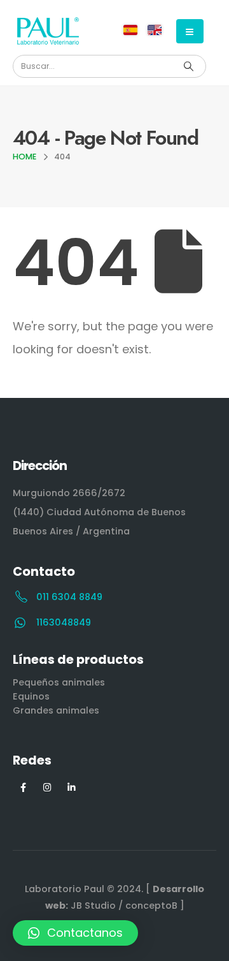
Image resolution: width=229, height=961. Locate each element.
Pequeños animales (59, 682)
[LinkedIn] (71, 786)
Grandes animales (56, 710)
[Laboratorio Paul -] (48, 31)
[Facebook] (23, 786)
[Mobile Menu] (190, 31)
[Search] (188, 66)
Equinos (31, 696)
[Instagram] (47, 786)
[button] (75, 933)
